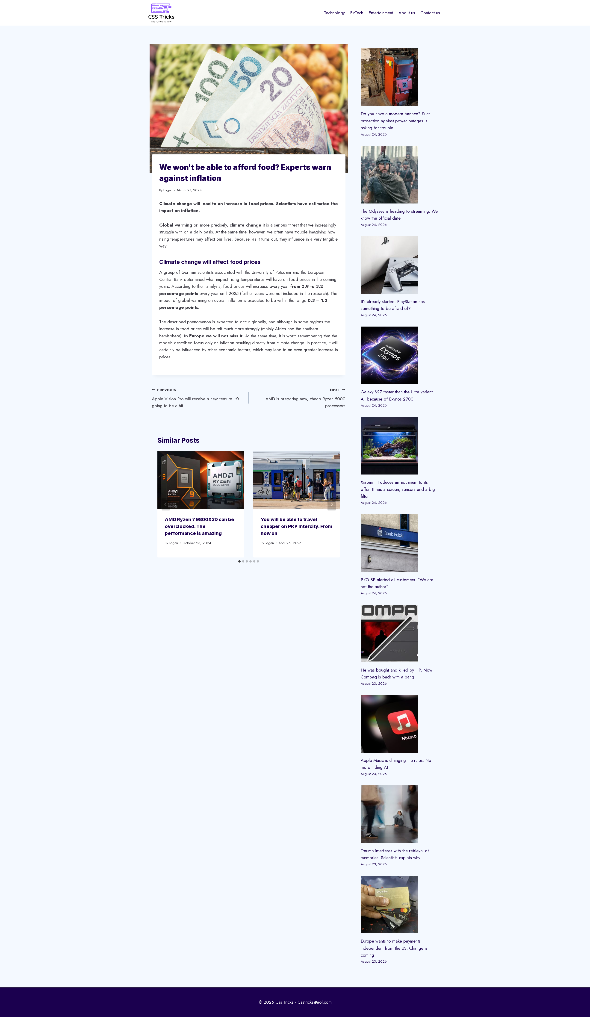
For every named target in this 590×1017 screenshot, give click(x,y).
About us (406, 13)
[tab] (239, 561)
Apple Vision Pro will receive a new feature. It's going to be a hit (195, 398)
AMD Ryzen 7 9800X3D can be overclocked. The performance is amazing (199, 526)
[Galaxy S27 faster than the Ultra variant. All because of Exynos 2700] (399, 355)
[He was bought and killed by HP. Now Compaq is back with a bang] (399, 633)
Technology (334, 13)
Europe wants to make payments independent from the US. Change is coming (394, 948)
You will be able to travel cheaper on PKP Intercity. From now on (296, 526)
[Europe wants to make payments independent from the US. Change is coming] (399, 904)
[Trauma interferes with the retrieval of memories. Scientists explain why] (399, 814)
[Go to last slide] (166, 504)
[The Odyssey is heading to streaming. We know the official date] (399, 174)
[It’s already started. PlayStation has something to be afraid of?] (399, 265)
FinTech (356, 13)
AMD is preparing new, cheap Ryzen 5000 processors (305, 398)
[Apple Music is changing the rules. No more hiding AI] (399, 724)
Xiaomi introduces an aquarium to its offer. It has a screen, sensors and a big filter (398, 489)
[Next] (331, 504)
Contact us (430, 13)
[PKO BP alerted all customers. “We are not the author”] (399, 543)
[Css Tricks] (161, 12)
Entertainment (381, 13)
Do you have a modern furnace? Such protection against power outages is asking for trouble (396, 121)
